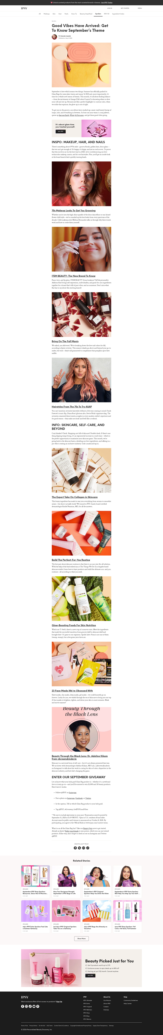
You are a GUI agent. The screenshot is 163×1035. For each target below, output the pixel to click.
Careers (106, 1007)
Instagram (72, 792)
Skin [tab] (54, 14)
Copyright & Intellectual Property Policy (80, 1025)
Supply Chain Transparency (100, 1025)
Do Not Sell (42, 1025)
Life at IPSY (106, 1003)
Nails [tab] (66, 14)
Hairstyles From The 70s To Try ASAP (72, 406)
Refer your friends (71, 831)
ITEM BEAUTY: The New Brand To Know (73, 276)
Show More (81, 938)
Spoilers (54, 21)
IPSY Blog (86, 1016)
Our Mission (107, 1000)
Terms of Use (24, 1025)
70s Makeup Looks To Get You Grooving (74, 210)
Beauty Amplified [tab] (86, 14)
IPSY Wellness (87, 1010)
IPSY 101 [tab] (106, 14)
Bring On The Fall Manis (65, 341)
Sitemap (106, 1010)
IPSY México (87, 1019)
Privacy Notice (33, 1025)
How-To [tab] (74, 14)
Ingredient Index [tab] (118, 14)
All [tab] (40, 14)
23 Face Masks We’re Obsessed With (72, 690)
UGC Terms (50, 1025)
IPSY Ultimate (87, 1000)
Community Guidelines (131, 1000)
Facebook (79, 798)
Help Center (128, 1003)
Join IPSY (60, 131)
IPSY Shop (86, 1013)
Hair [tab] (60, 14)
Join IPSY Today (106, 2)
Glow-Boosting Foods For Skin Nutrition (74, 625)
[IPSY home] (24, 8)
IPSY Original (87, 1007)
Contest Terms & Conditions (61, 1025)
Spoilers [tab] (98, 14)
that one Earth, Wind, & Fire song (71, 115)
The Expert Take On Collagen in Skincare (75, 497)
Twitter (88, 798)
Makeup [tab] (47, 14)
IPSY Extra (86, 1003)
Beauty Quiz (87, 828)
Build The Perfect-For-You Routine (71, 560)
